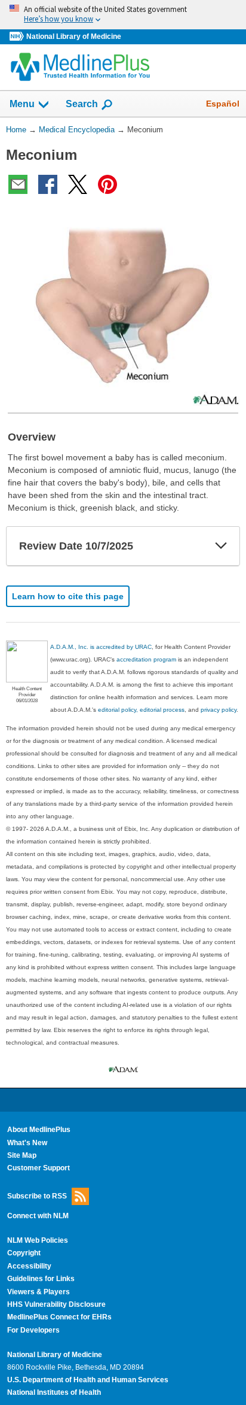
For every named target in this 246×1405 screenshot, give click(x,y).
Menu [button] (22, 104)
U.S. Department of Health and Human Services (87, 1380)
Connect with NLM (38, 1216)
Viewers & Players (38, 1292)
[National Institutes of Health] (18, 37)
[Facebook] (48, 184)
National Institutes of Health (54, 1392)
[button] (221, 546)
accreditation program (146, 659)
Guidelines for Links (41, 1278)
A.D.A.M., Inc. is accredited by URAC (101, 647)
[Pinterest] (107, 184)
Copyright (24, 1253)
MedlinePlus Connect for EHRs (59, 1317)
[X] (78, 184)
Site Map (21, 1155)
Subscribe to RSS (37, 1195)
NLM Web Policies (37, 1240)
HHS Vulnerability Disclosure (56, 1304)
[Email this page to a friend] (18, 184)
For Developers (33, 1330)
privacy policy (218, 709)
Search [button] (82, 103)
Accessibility (29, 1266)
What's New (27, 1143)
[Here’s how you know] (123, 14)
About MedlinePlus (38, 1129)
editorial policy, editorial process (141, 709)
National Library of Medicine (73, 36)
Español (222, 103)
